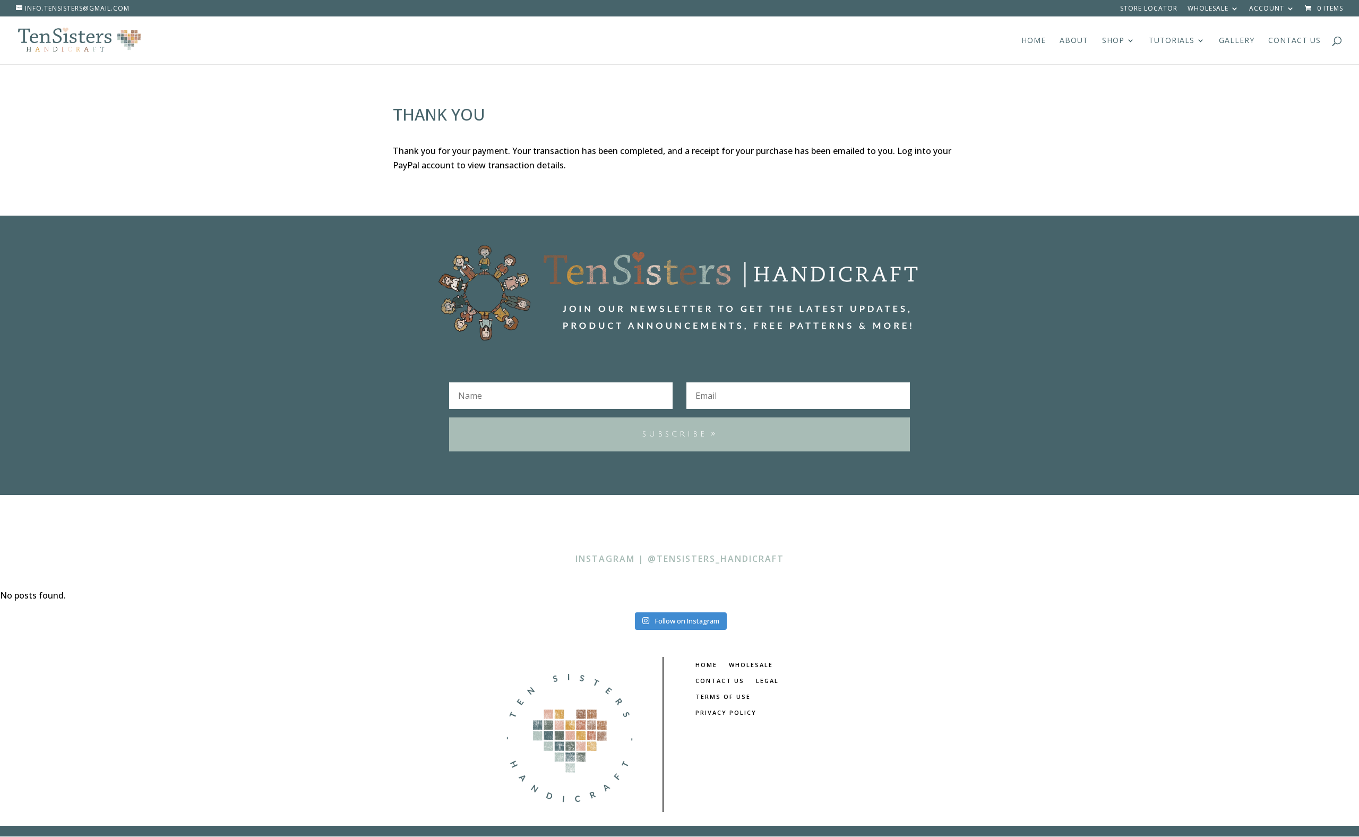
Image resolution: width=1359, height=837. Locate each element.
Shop (1113, 41)
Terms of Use (723, 697)
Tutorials (1171, 41)
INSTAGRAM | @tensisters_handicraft (679, 559)
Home (1033, 41)
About (1074, 41)
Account (1266, 9)
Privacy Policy (725, 712)
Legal (767, 681)
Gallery (1236, 41)
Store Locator (1148, 9)
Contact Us (1294, 41)
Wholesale (1208, 9)
